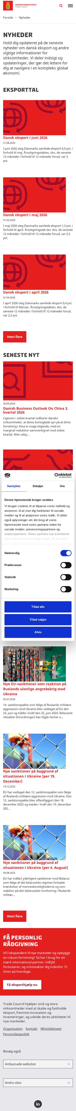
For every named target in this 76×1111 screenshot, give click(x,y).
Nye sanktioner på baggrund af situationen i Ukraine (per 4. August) (35, 865)
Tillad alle (37, 606)
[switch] (66, 565)
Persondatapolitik (16, 1034)
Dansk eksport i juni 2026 (25, 137)
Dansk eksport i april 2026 (26, 292)
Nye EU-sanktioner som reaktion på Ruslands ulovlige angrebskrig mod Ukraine (34, 688)
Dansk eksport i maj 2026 (25, 214)
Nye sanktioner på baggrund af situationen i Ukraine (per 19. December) (30, 776)
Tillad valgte (38, 619)
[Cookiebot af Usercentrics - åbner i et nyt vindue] (55, 475)
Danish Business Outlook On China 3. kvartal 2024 (35, 410)
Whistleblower (51, 1029)
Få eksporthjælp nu (22, 985)
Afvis (38, 632)
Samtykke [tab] (13, 486)
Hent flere (14, 337)
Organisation (13, 1029)
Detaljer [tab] (38, 486)
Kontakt (31, 1029)
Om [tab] (62, 486)
